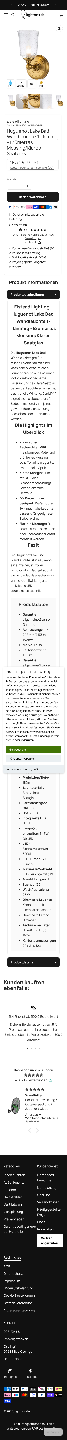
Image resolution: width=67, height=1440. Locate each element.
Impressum (12, 1281)
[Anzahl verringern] (11, 185)
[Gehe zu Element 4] (47, 101)
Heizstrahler (13, 1197)
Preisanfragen (14, 1219)
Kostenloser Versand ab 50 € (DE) (32, 168)
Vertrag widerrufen (49, 1240)
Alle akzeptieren (18, 749)
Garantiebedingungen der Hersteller (20, 1229)
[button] (30, 1130)
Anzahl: (12, 179)
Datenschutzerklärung (19, 769)
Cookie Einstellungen (19, 1295)
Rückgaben (45, 1229)
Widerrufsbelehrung (18, 1288)
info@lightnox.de (16, 1339)
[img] (33, 1075)
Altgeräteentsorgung (19, 1310)
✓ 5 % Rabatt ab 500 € (33, 5)
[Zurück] (11, 5)
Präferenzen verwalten (22, 758)
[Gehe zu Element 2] (23, 101)
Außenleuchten (15, 1182)
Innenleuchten (14, 1175)
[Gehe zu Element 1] (11, 101)
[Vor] (55, 5)
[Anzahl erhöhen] (27, 185)
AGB (36, 769)
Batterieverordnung (18, 1303)
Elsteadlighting (18, 121)
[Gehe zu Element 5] (59, 101)
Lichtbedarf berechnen (45, 1177)
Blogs (41, 1222)
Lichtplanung (13, 1211)
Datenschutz (13, 1273)
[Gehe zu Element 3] (35, 101)
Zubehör (10, 1190)
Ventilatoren (13, 1204)
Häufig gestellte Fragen (49, 1212)
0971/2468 (12, 1331)
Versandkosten (48, 1202)
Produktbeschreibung (27, 294)
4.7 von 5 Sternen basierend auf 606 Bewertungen (33, 236)
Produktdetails (21, 962)
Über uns (43, 1195)
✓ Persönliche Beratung (24, 253)
